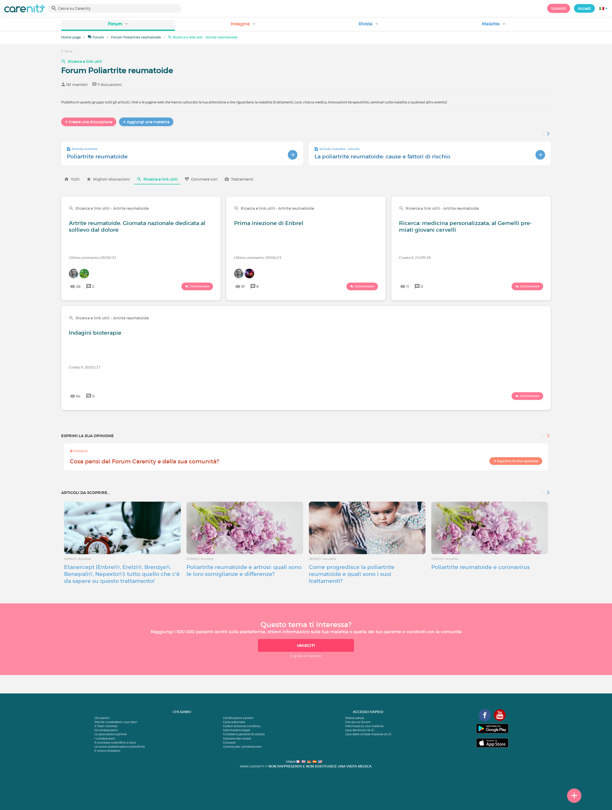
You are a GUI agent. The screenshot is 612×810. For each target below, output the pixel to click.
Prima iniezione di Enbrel (268, 223)
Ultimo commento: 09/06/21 (92, 257)
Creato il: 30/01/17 (84, 367)
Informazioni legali (236, 730)
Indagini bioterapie (95, 332)
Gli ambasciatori (106, 730)
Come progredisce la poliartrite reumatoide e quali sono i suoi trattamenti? (351, 574)
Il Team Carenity (105, 726)
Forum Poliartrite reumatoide (136, 37)
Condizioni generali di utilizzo (244, 734)
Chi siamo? (102, 718)
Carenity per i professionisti (242, 746)
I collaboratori (104, 738)
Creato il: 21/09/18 (415, 257)
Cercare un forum (358, 722)
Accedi (584, 8)
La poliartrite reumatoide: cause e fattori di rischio (382, 156)
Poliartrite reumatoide (97, 156)
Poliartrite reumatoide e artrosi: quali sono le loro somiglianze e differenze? (243, 570)
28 (78, 286)
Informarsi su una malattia (364, 726)
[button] (118, 25)
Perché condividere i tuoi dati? (115, 722)
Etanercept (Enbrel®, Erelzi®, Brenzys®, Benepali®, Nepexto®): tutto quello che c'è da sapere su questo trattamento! (122, 574)
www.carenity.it (254, 766)
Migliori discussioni (111, 179)
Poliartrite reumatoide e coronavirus (480, 567)
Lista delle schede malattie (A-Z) (368, 734)
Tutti (75, 179)
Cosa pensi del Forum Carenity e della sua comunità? (144, 461)
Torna (68, 51)
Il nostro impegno (107, 750)
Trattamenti (242, 179)
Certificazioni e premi (238, 718)
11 (407, 286)
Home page (71, 37)
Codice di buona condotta (241, 726)
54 (78, 396)
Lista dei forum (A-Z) (359, 730)
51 (243, 286)
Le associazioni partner (110, 734)
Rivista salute (354, 718)
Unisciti (558, 8)
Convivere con (204, 179)
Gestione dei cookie (237, 738)
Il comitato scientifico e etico (115, 742)
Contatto (229, 742)
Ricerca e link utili (85, 61)
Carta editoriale (234, 722)
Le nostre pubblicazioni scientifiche (119, 746)
